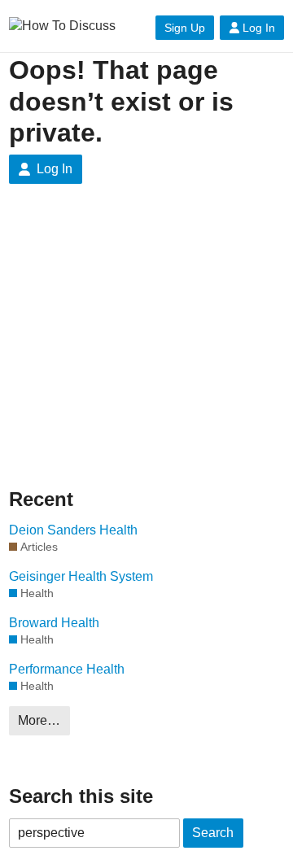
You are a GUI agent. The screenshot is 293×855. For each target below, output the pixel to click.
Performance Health (67, 669)
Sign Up (184, 27)
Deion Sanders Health (73, 530)
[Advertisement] (146, 349)
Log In (259, 27)
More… (39, 720)
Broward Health (54, 623)
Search (213, 833)
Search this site (81, 796)
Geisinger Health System (81, 576)
